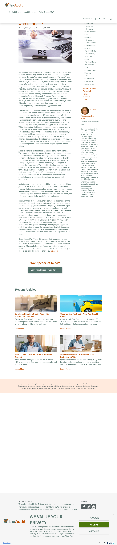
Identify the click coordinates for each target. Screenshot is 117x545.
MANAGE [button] (94, 517)
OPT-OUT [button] (94, 531)
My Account (87, 19)
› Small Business (90, 43)
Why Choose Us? (46, 12)
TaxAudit (53, 251)
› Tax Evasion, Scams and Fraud (89, 56)
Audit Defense (30, 12)
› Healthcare (88, 26)
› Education (88, 23)
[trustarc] (110, 543)
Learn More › (20, 329)
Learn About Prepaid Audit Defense (45, 270)
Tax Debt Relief (15, 12)
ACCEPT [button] (94, 524)
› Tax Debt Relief (90, 51)
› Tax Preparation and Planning (90, 70)
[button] (113, 514)
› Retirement (88, 40)
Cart (103, 19)
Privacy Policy (7, 543)
